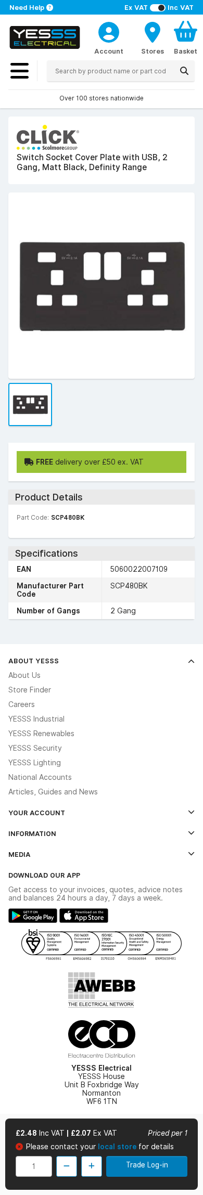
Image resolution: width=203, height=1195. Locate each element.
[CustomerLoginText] (108, 31)
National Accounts (40, 777)
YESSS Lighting (34, 763)
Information (32, 833)
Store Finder (29, 690)
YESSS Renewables (41, 733)
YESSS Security (35, 748)
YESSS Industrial (36, 719)
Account (108, 51)
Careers (21, 704)
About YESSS (33, 661)
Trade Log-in (147, 1165)
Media (19, 854)
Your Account (36, 812)
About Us (24, 675)
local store (118, 1146)
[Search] (184, 70)
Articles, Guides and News (53, 792)
